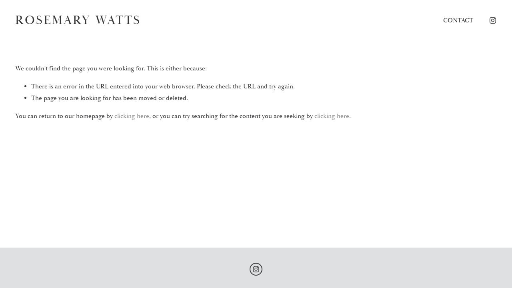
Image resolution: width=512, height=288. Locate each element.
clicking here (131, 116)
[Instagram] (493, 20)
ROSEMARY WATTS (78, 20)
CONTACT (458, 20)
